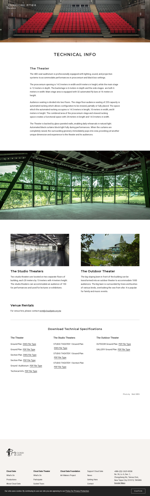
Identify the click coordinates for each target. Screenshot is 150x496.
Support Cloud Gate (95, 471)
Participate (37, 479)
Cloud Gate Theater (41, 471)
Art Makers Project (68, 475)
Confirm (138, 491)
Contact (90, 484)
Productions (11, 479)
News (89, 475)
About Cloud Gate (13, 484)
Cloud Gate (11, 471)
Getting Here (92, 479)
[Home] (21, 7)
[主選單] (143, 7)
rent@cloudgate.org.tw (50, 311)
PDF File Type (29, 349)
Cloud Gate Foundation (70, 471)
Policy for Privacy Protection (77, 491)
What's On (10, 475)
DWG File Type (29, 344)
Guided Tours (38, 484)
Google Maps (119, 483)
